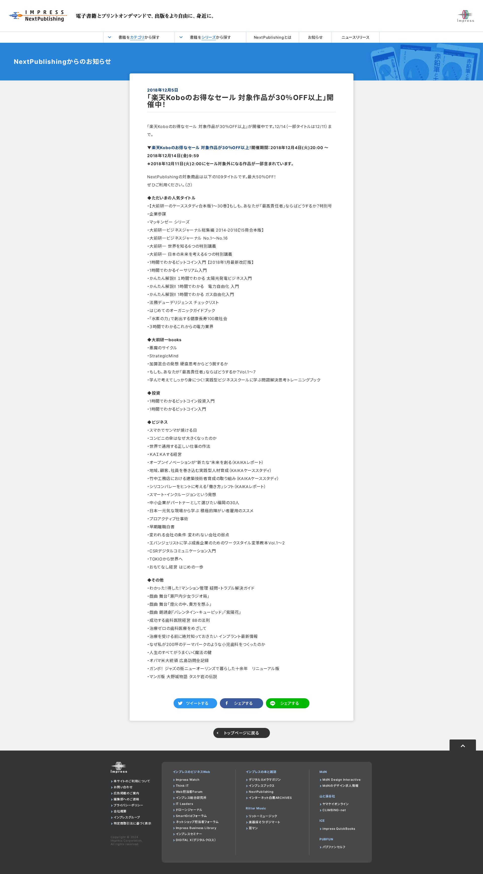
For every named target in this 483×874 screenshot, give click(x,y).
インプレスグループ (127, 817)
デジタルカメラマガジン (265, 779)
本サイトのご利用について (132, 781)
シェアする (243, 703)
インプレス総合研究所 (191, 798)
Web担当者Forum (189, 792)
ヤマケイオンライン (336, 804)
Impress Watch (187, 779)
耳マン (253, 828)
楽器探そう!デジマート (264, 822)
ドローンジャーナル (189, 810)
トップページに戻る (241, 732)
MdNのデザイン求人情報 (340, 786)
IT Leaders (184, 804)
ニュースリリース (356, 37)
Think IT (182, 786)
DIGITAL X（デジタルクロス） (196, 840)
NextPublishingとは (273, 37)
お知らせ (315, 37)
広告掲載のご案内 (126, 793)
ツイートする (197, 703)
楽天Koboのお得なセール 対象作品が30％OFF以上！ (201, 147)
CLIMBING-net (334, 810)
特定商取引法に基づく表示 (132, 823)
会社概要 (120, 811)
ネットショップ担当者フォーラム (197, 822)
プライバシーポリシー (128, 805)
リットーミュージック (263, 816)
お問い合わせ (123, 787)
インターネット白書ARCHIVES (270, 798)
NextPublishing (261, 792)
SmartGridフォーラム (191, 816)
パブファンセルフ (334, 847)
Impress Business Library (196, 828)
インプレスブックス (261, 786)
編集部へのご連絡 (126, 799)
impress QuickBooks (339, 829)
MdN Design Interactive (342, 779)
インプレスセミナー (189, 834)
